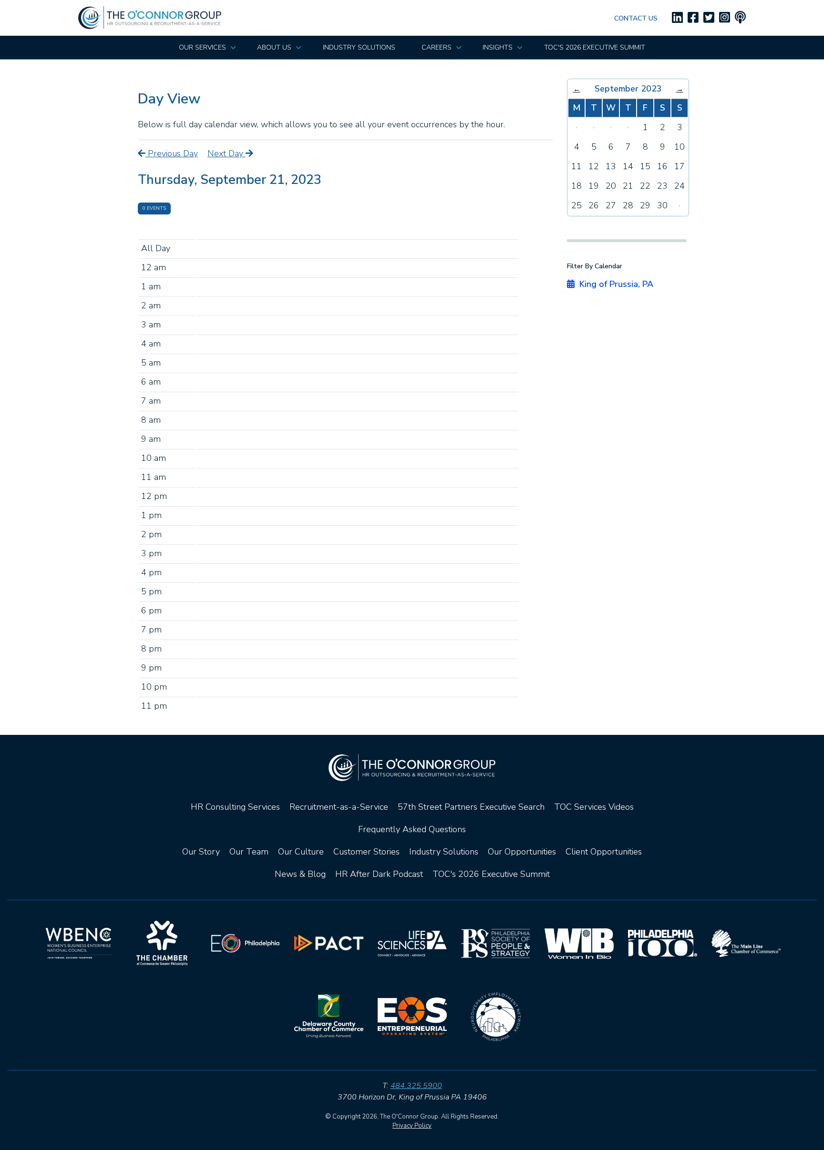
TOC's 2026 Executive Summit (491, 874)
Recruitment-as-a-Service (338, 807)
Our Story (201, 851)
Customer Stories (366, 851)
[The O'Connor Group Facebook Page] (693, 18)
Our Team (248, 851)
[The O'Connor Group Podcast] (740, 18)
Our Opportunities (522, 851)
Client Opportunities (604, 851)
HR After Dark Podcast (379, 874)
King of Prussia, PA (614, 284)
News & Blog (300, 874)
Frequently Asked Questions (412, 829)
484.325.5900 (416, 1085)
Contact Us (636, 18)
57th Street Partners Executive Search (471, 807)
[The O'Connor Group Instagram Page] (724, 18)
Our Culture (301, 851)
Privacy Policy (412, 1125)
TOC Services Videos (594, 807)
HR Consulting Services (235, 807)
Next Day (226, 153)
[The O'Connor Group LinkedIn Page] (677, 18)
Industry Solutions (443, 851)
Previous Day (171, 153)
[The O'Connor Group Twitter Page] (708, 18)
